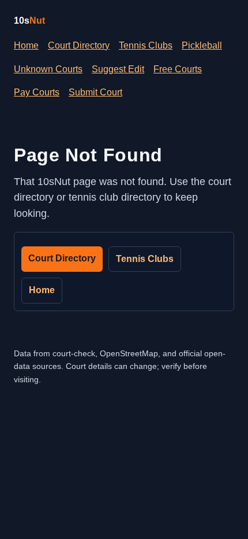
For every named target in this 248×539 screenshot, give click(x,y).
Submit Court (95, 92)
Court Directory (79, 45)
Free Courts (177, 69)
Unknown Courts (48, 69)
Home (26, 45)
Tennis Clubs (145, 45)
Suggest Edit (118, 69)
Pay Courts (36, 92)
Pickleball (202, 45)
